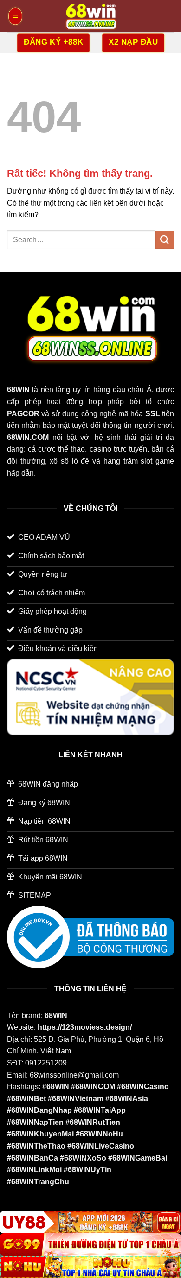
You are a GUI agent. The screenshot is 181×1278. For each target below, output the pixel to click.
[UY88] (90, 1222)
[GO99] (90, 1244)
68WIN (56, 1016)
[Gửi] (164, 240)
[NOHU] (90, 1267)
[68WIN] (90, 16)
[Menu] (15, 16)
